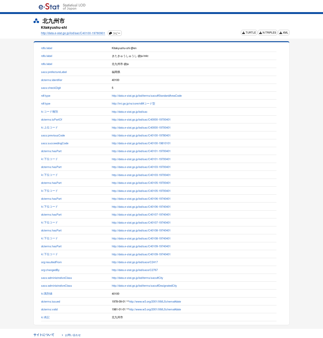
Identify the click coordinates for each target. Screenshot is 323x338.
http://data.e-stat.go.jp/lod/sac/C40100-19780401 (141, 135)
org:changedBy (50, 270)
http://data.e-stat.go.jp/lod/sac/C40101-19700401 (141, 151)
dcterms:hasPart (51, 151)
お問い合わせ (73, 335)
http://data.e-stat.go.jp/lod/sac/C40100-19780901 (73, 33)
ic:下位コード (49, 159)
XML (285, 32)
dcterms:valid (49, 309)
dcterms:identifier (51, 80)
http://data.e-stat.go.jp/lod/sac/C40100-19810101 (141, 143)
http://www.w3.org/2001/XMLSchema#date (155, 301)
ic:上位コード (49, 127)
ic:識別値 (46, 293)
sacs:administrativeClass (56, 278)
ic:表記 (45, 317)
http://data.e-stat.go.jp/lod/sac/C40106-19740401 (141, 198)
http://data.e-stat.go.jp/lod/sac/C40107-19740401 (141, 214)
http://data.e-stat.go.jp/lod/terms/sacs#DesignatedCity (144, 285)
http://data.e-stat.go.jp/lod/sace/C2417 (135, 262)
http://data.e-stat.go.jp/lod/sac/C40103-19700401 (141, 167)
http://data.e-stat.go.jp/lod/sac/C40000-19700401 (141, 119)
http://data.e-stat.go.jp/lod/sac (129, 111)
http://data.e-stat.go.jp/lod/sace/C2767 (135, 270)
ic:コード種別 (49, 111)
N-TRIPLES (269, 32)
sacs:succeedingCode (54, 143)
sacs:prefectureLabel (54, 72)
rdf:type (45, 95)
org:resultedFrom (51, 262)
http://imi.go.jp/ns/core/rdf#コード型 (133, 103)
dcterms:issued (50, 301)
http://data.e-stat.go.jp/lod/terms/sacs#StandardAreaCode (147, 95)
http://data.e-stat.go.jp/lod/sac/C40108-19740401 (141, 230)
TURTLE (250, 32)
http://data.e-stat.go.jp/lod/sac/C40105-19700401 (141, 183)
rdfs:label (46, 48)
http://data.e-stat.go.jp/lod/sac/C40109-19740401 (141, 246)
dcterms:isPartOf (51, 119)
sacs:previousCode (53, 135)
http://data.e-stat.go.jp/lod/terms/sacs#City (137, 278)
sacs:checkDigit (51, 88)
